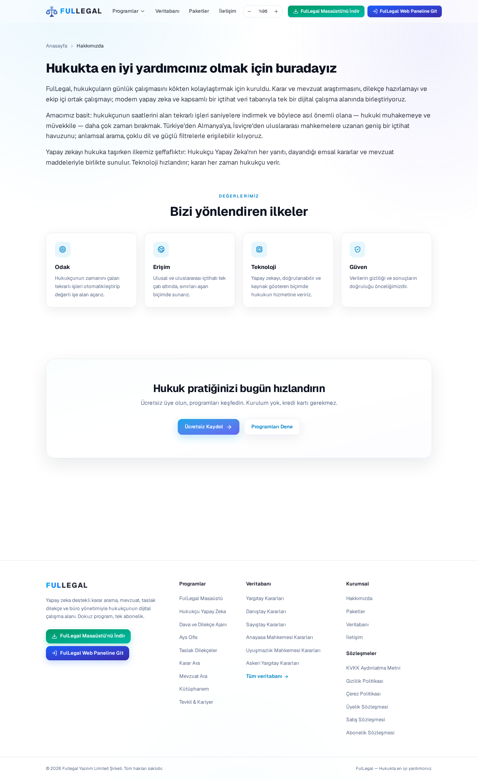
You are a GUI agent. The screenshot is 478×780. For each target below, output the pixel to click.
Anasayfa (56, 46)
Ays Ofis (188, 637)
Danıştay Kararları (266, 611)
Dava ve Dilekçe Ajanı (203, 624)
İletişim (227, 11)
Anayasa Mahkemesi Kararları (279, 637)
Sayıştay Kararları (266, 624)
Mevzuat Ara (193, 676)
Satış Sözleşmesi (365, 719)
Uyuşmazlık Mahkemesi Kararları (283, 650)
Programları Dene (272, 426)
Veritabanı (167, 11)
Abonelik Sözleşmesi (370, 732)
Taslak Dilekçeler (198, 650)
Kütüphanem (194, 689)
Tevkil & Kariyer (196, 702)
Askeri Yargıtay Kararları (272, 663)
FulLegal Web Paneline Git (408, 11)
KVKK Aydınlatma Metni (373, 668)
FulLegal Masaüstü (201, 598)
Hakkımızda (359, 598)
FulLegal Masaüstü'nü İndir (330, 11)
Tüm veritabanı (264, 676)
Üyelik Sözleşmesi (367, 707)
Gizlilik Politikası (364, 681)
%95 (263, 11)
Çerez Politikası (363, 694)
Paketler (199, 11)
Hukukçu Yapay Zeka (202, 611)
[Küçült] (250, 11)
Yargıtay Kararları (265, 598)
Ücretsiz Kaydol (204, 426)
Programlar (125, 11)
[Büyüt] (276, 11)
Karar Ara (189, 663)
